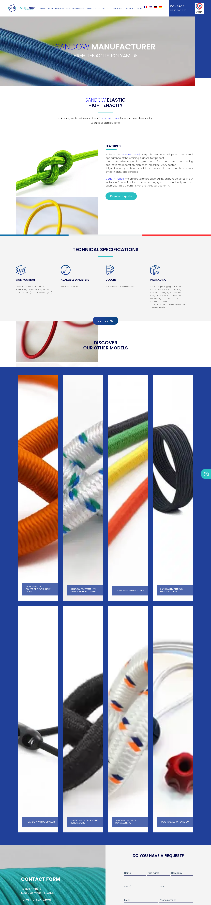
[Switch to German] (155, 7)
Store (139, 8)
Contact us (106, 321)
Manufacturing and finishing (70, 8)
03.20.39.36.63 (178, 10)
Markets (91, 8)
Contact (177, 6)
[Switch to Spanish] (160, 7)
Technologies (117, 8)
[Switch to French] (145, 7)
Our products (46, 8)
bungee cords (110, 118)
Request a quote (121, 196)
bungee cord (130, 154)
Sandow (72, 46)
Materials (103, 8)
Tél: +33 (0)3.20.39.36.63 (36, 900)
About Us (130, 8)
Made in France (115, 178)
